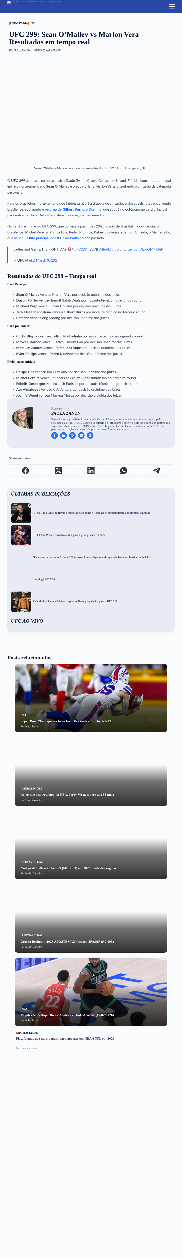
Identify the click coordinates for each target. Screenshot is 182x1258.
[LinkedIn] (91, 470)
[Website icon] (72, 435)
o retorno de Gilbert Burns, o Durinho (71, 209)
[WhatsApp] (123, 470)
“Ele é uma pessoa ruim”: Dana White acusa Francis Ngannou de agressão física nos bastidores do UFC (92, 557)
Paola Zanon (65, 413)
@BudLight (107, 249)
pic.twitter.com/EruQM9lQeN (140, 249)
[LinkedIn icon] (63, 435)
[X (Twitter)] (58, 470)
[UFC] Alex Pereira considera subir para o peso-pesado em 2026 (69, 535)
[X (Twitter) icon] (81, 435)
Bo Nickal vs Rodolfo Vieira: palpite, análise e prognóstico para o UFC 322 (75, 601)
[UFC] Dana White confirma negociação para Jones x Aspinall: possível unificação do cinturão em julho (91, 512)
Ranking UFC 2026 (44, 579)
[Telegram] (156, 470)
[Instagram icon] (90, 435)
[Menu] (172, 6)
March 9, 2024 (47, 260)
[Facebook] (25, 470)
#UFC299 (79, 249)
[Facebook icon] (54, 435)
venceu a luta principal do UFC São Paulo (46, 238)
